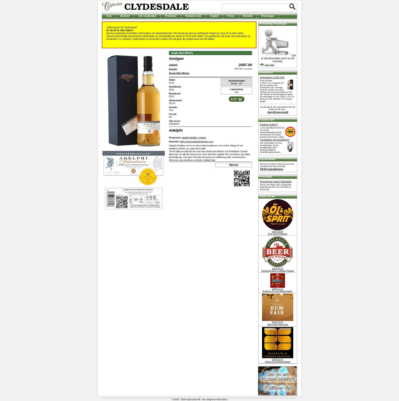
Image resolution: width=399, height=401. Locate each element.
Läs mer (269, 65)
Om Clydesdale (147, 16)
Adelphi (173, 65)
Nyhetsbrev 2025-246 (272, 77)
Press (230, 16)
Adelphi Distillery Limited (194, 137)
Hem (109, 16)
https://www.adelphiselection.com (196, 141)
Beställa (248, 16)
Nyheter (125, 16)
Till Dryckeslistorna (271, 169)
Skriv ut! (233, 164)
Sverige (173, 69)
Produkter (171, 16)
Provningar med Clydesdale (276, 181)
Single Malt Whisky (179, 73)
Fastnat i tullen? (269, 124)
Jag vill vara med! (277, 112)
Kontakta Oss (193, 16)
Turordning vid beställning (274, 139)
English (214, 16)
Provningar (267, 16)
